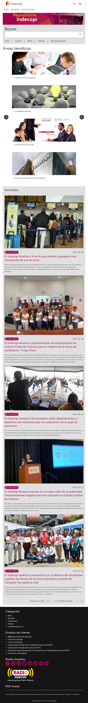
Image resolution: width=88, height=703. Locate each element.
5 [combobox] (47, 601)
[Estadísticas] (79, 3)
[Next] (82, 117)
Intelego (54, 701)
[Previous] (6, 117)
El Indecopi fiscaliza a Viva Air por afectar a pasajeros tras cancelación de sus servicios (40, 258)
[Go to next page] (82, 601)
